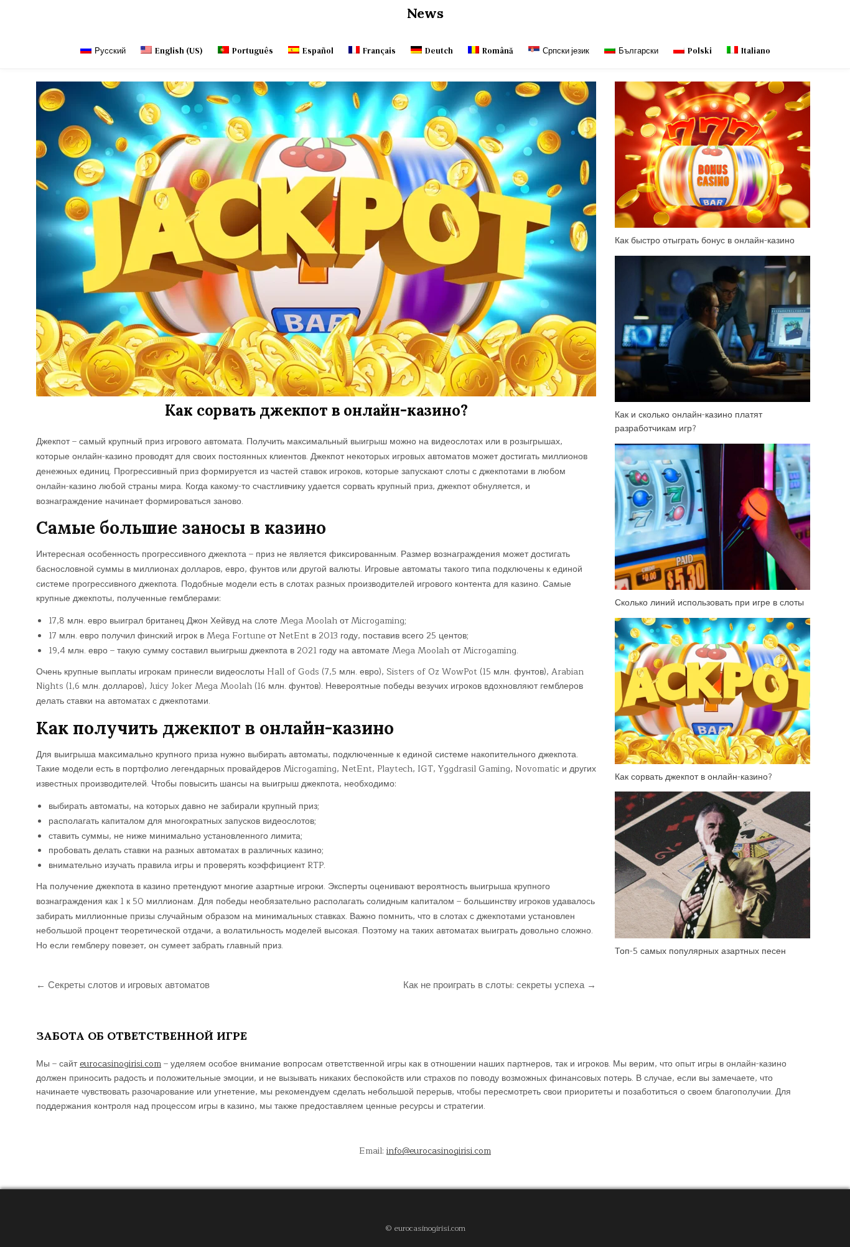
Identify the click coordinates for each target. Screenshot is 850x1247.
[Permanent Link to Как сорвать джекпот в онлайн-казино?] (316, 239)
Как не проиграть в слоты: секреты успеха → (499, 985)
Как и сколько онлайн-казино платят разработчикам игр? (688, 422)
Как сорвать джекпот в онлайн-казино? (316, 410)
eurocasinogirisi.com (120, 1064)
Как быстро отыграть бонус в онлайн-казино (705, 240)
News (425, 13)
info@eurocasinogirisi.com (438, 1151)
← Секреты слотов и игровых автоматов (123, 985)
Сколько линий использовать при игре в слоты (709, 602)
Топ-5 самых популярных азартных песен (700, 951)
